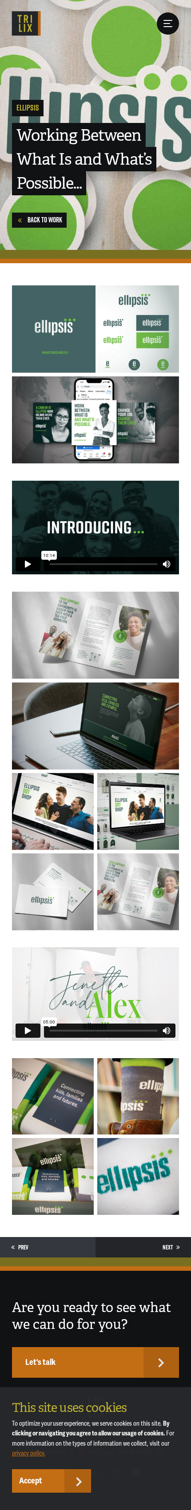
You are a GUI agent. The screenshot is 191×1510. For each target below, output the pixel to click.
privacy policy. (28, 1453)
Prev (23, 1247)
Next (168, 1247)
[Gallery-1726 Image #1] (53, 1096)
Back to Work (45, 220)
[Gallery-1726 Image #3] (53, 1176)
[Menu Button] (168, 23)
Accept (30, 1481)
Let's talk (40, 1362)
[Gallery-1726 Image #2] (138, 1096)
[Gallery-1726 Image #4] (138, 1176)
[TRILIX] (26, 23)
